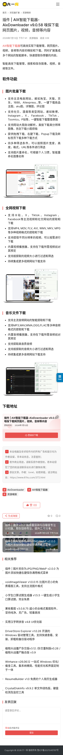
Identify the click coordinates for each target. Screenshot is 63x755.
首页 (5, 12)
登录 (7, 728)
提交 (32, 732)
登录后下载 (33, 435)
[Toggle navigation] (57, 4)
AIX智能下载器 (11, 45)
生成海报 (12, 515)
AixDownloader (15, 489)
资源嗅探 (33, 38)
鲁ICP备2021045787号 (48, 750)
